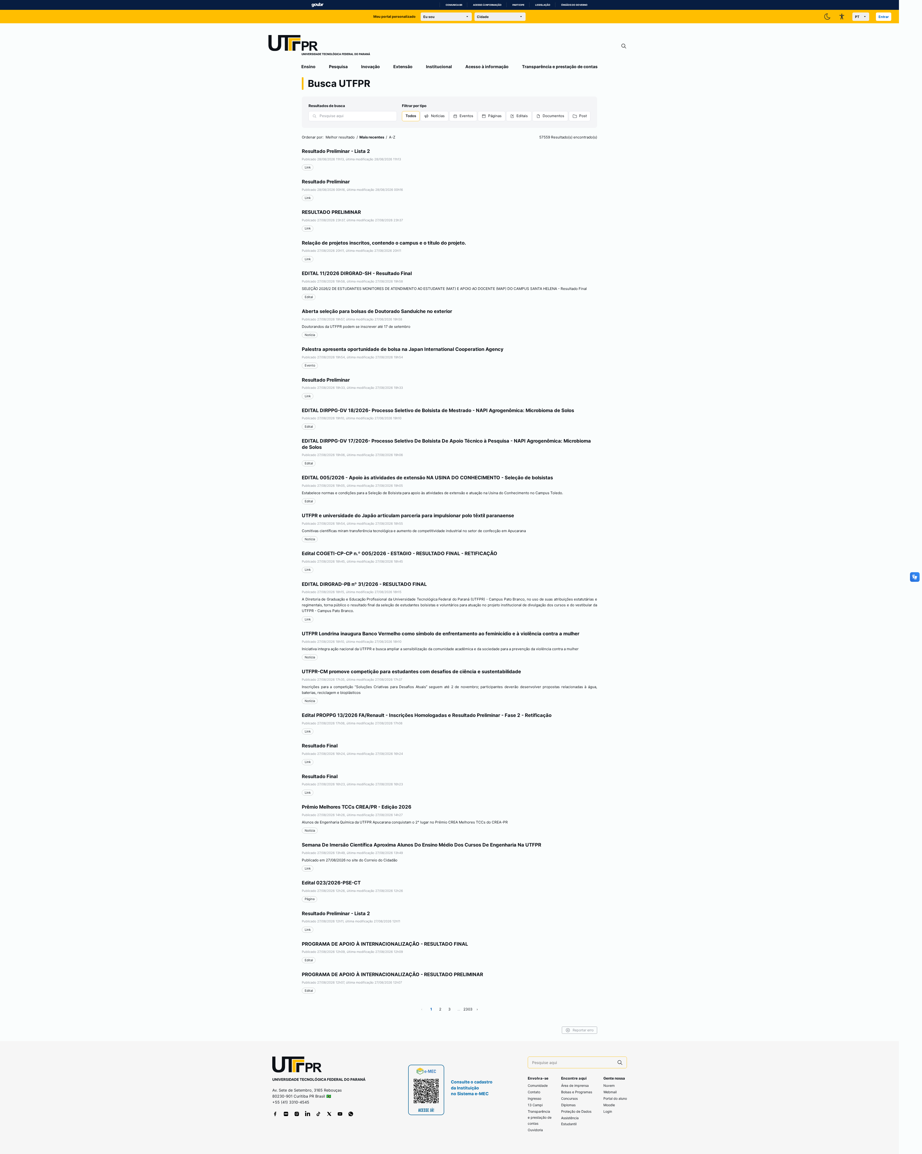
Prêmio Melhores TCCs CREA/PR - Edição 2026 (356, 807)
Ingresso (534, 1098)
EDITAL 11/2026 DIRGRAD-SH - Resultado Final (357, 273)
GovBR (317, 5)
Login (607, 1111)
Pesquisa (338, 66)
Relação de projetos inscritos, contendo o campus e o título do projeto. (384, 243)
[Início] (319, 46)
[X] (329, 1114)
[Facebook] (275, 1114)
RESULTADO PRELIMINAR (331, 212)
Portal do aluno (615, 1098)
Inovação (370, 66)
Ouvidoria (535, 1130)
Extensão (402, 66)
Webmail (610, 1092)
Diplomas (568, 1105)
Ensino (308, 66)
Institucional (439, 66)
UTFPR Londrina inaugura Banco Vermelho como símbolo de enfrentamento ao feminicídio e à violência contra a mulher (440, 634)
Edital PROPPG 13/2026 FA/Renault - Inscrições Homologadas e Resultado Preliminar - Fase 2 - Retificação (427, 715)
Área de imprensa (575, 1085)
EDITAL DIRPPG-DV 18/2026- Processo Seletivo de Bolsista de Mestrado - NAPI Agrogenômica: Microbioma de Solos (438, 410)
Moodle (609, 1105)
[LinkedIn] (307, 1114)
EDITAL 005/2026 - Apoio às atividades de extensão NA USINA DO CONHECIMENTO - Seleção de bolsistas (427, 478)
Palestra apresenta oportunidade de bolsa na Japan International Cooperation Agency (402, 349)
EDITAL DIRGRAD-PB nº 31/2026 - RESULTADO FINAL (364, 584)
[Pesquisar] (314, 116)
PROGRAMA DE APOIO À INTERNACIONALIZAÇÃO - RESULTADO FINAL (385, 944)
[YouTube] (340, 1114)
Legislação (542, 5)
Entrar (884, 17)
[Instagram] (297, 1114)
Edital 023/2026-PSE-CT (331, 883)
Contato (534, 1092)
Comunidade (538, 1085)
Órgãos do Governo (574, 5)
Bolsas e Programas (576, 1092)
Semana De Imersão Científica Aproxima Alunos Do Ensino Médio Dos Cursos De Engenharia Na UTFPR (421, 845)
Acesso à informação (487, 5)
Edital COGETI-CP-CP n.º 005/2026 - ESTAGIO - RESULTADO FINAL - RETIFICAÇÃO (399, 553)
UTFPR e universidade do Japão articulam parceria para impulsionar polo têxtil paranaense (408, 515)
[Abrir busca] (624, 46)
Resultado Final (320, 746)
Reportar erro (583, 1030)
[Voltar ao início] (298, 1066)
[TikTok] (318, 1114)
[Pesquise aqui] (620, 1062)
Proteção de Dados (576, 1111)
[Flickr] (286, 1114)
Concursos (569, 1098)
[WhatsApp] (351, 1114)
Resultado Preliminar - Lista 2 (336, 151)
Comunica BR (454, 5)
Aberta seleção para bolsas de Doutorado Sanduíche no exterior (377, 311)
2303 (468, 1009)
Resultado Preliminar (326, 182)
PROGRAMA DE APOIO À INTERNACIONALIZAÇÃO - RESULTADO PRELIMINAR (392, 974)
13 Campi (535, 1105)
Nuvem (609, 1085)
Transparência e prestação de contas (560, 66)
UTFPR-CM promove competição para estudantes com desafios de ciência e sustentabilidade (411, 671)
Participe (518, 5)
